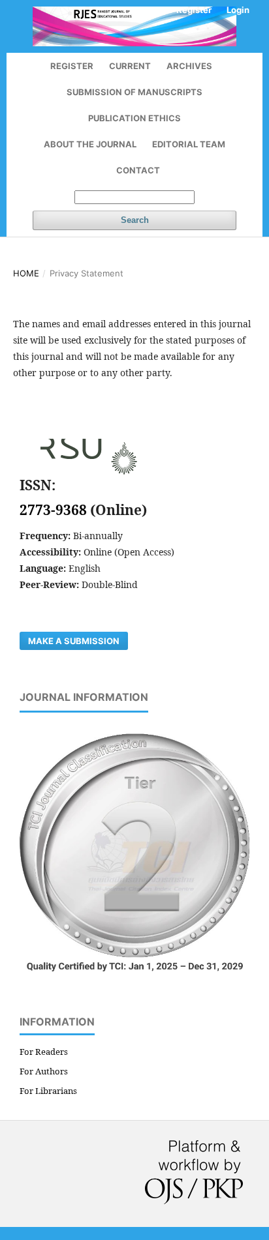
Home (26, 273)
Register (71, 66)
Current (130, 66)
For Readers (44, 1051)
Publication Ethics (134, 118)
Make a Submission (73, 641)
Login (238, 10)
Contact (138, 170)
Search (135, 220)
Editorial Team (188, 144)
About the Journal (90, 144)
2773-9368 (55, 510)
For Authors (44, 1071)
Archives (189, 66)
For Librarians (48, 1091)
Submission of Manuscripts (134, 92)
